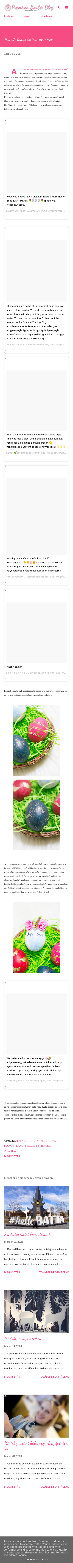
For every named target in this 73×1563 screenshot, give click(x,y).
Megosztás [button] (12, 1156)
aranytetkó (24, 1140)
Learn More (32, 1560)
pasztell (10, 1150)
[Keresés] (58, 6)
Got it (45, 1560)
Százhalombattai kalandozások (27, 1234)
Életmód (9, 15)
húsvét (9, 1145)
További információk (54, 1272)
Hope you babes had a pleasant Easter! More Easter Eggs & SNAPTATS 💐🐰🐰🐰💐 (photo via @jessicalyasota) (36, 200)
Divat (26, 15)
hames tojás (47, 1140)
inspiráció (42, 1145)
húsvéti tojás (24, 1145)
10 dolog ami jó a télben (22, 1338)
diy (36, 1140)
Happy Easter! (15, 666)
